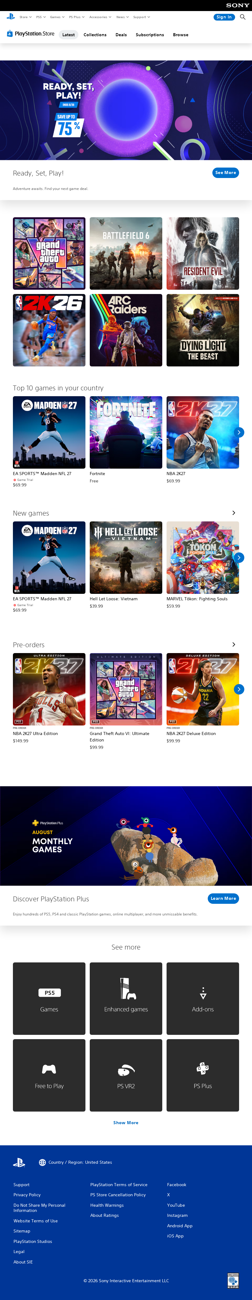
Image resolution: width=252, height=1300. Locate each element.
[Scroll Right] (239, 432)
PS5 (39, 17)
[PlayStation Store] (32, 33)
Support (139, 17)
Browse (180, 34)
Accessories (98, 17)
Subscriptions (150, 34)
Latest (68, 34)
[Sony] (238, 9)
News (120, 17)
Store (23, 17)
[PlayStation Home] (11, 17)
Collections (95, 34)
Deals (121, 34)
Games (55, 17)
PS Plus (75, 17)
